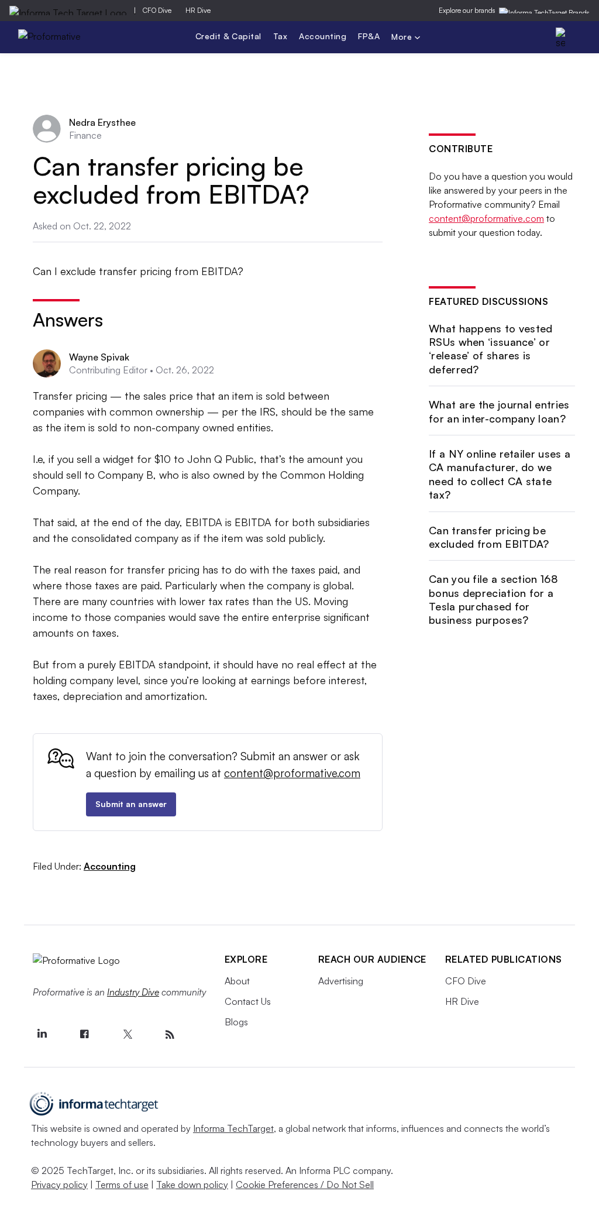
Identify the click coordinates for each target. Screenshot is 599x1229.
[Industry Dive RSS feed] (170, 1034)
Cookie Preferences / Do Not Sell (305, 1184)
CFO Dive (157, 10)
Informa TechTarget (233, 1128)
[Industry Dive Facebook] (85, 1034)
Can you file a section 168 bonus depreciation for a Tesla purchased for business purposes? (493, 599)
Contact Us (248, 1001)
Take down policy (192, 1184)
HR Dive (198, 10)
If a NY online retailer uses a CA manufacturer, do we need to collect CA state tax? (499, 474)
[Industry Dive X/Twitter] (127, 1034)
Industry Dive (133, 992)
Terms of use (122, 1184)
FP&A (369, 36)
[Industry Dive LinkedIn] (42, 1034)
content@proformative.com (292, 773)
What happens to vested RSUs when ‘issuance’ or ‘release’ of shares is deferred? (491, 349)
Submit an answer (131, 804)
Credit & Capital (228, 36)
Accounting (322, 36)
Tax (280, 36)
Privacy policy (59, 1184)
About (237, 981)
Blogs (236, 1022)
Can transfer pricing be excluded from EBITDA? (489, 537)
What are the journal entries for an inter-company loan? (499, 411)
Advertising (340, 981)
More (403, 37)
